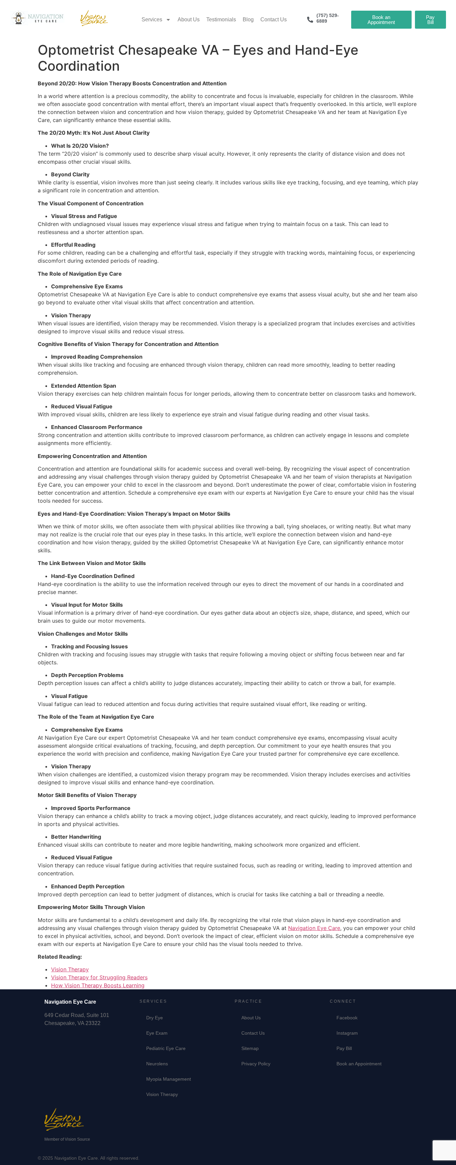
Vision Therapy (70, 969)
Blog (248, 19)
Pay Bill (344, 1048)
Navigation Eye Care (314, 928)
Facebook (347, 1017)
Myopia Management (168, 1079)
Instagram (347, 1033)
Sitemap (250, 1048)
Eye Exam (157, 1033)
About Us (189, 19)
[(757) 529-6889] (310, 20)
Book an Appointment (359, 1063)
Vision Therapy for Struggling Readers (99, 977)
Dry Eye (154, 1017)
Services (152, 19)
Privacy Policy (255, 1063)
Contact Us (273, 19)
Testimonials (221, 19)
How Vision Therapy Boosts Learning (98, 985)
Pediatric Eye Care (166, 1048)
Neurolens (157, 1063)
